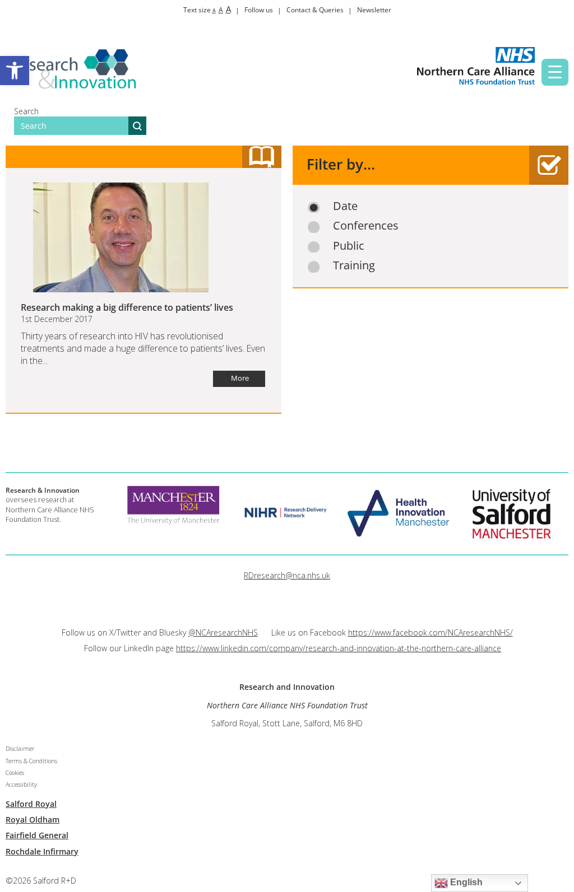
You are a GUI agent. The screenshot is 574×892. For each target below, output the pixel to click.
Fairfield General (37, 835)
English (465, 882)
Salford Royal (31, 803)
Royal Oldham (32, 819)
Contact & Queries (315, 10)
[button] (14, 70)
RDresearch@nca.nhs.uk (287, 575)
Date (345, 206)
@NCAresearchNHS (223, 632)
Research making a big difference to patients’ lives (127, 307)
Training (354, 265)
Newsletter (374, 10)
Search (26, 111)
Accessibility (21, 784)
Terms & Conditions (31, 761)
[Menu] (554, 72)
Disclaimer (20, 749)
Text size (207, 10)
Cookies (15, 773)
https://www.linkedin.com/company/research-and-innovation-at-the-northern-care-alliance (338, 648)
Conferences (366, 225)
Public (348, 246)
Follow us (258, 10)
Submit (137, 125)
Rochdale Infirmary (42, 851)
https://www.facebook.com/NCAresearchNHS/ (430, 632)
